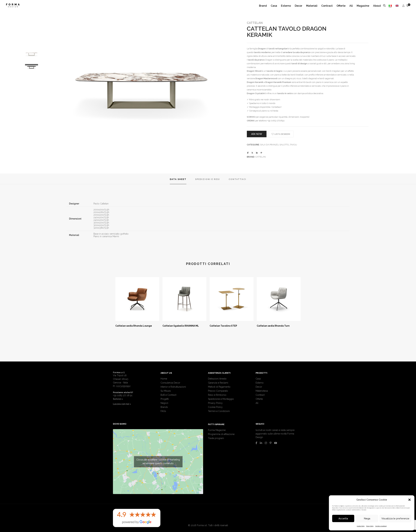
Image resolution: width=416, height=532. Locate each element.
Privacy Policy (370, 526)
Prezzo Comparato (218, 391)
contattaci (237, 179)
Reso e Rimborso (217, 395)
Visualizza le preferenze (395, 518)
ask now (256, 134)
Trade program (216, 438)
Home (164, 378)
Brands (164, 407)
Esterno (260, 382)
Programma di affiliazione (221, 434)
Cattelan (255, 22)
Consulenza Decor (170, 382)
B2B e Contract (168, 395)
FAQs (163, 411)
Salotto (284, 144)
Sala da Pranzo (269, 144)
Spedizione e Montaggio (221, 399)
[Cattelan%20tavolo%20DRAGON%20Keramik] (248, 153)
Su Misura (166, 391)
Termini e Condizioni (381, 526)
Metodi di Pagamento (219, 386)
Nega (367, 518)
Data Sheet (178, 179)
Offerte (259, 399)
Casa (258, 378)
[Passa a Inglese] (397, 5)
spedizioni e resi (207, 179)
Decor (259, 386)
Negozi (164, 403)
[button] (409, 499)
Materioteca (262, 391)
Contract (260, 395)
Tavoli (293, 144)
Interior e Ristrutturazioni (173, 386)
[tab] (178, 179)
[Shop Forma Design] (13, 6)
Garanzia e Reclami (218, 382)
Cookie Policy (361, 526)
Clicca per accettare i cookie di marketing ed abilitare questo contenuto (158, 461)
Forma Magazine (217, 430)
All (257, 403)
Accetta (343, 518)
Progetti (165, 399)
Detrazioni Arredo (217, 378)
